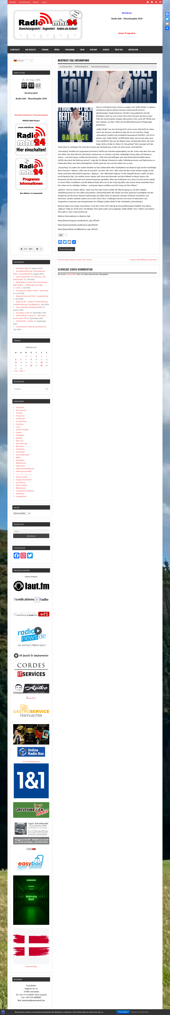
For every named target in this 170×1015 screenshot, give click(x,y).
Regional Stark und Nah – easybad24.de (32, 296)
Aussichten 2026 (22, 312)
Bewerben (20, 446)
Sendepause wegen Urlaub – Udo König (32, 290)
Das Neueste (30, 49)
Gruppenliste (21, 496)
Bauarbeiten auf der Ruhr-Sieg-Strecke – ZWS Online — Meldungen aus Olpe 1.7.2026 (31, 285)
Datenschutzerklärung (25, 468)
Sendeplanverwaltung (25, 490)
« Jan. (15, 371)
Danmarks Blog (22, 268)
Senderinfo (20, 418)
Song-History (21, 421)
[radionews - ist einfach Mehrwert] (31, 649)
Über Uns (119, 49)
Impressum (133, 49)
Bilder (18, 457)
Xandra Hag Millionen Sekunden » (144, 259)
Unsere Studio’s (22, 429)
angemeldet (71, 274)
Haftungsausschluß (23, 471)
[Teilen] (167, 28)
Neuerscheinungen (66, 249)
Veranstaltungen (24, 2)
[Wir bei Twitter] (156, 2)
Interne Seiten (22, 477)
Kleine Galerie (21, 485)
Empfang (19, 424)
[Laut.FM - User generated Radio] (31, 591)
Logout (44, 2)
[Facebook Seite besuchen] (148, 2)
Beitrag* (36, 2)
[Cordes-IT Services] (31, 677)
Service (106, 49)
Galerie (19, 432)
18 (41, 362)
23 (31, 365)
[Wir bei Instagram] (160, 2)
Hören (56, 49)
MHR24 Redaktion (81, 66)
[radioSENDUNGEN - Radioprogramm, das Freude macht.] (31, 614)
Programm (69, 49)
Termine (45, 49)
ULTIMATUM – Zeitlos (24, 321)
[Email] (167, 23)
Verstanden (123, 1012)
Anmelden (12, 2)
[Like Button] (61, 235)
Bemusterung (21, 443)
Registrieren (21, 463)
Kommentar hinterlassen (100, 66)
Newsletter (20, 452)
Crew (82, 49)
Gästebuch (20, 449)
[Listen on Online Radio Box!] (31, 756)
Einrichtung (20, 482)
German (20, 61)
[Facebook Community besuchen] (152, 2)
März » (22, 371)
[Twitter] (167, 19)
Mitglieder (20, 493)
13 (16, 362)
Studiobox (20, 435)
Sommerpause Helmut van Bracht (29, 326)
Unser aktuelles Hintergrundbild (29, 307)
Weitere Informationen (140, 1012)
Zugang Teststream (24, 479)
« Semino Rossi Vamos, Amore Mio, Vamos (74, 259)
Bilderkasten (21, 488)
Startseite (15, 49)
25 (41, 365)
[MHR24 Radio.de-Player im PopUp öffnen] (31, 155)
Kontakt (93, 49)
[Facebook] (167, 14)
